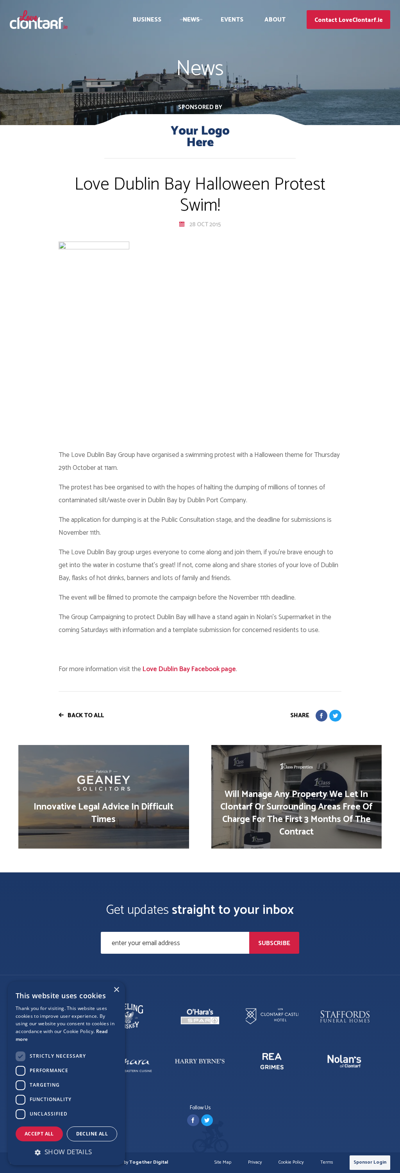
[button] (66, 1151)
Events (232, 20)
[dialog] (66, 1073)
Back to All (86, 715)
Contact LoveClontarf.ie (348, 20)
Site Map (222, 1162)
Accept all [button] (39, 1133)
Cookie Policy (291, 1162)
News (191, 20)
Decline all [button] (92, 1133)
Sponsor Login (370, 1162)
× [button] (116, 990)
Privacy (255, 1162)
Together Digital (148, 1162)
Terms (326, 1162)
